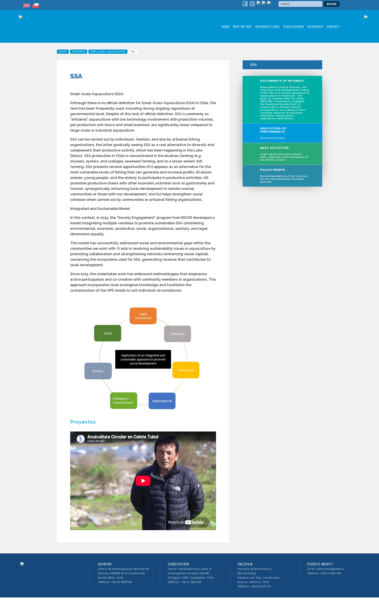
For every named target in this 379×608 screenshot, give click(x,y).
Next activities (284, 153)
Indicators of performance (273, 133)
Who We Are (242, 27)
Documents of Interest (285, 99)
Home (226, 27)
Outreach (315, 27)
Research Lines (267, 27)
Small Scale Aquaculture (108, 51)
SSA (253, 64)
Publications (293, 27)
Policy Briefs (284, 175)
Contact (333, 27)
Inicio (63, 51)
